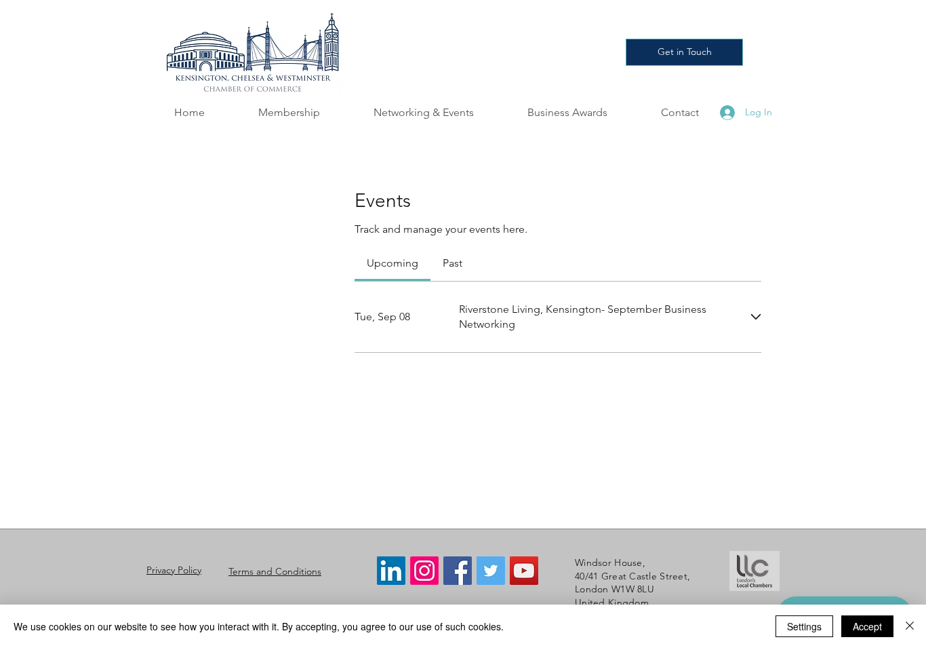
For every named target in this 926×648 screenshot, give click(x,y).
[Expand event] (755, 317)
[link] (392, 262)
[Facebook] (457, 570)
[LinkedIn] (391, 570)
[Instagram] (424, 570)
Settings (804, 626)
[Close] (910, 626)
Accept (867, 626)
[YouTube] (524, 570)
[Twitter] (491, 570)
